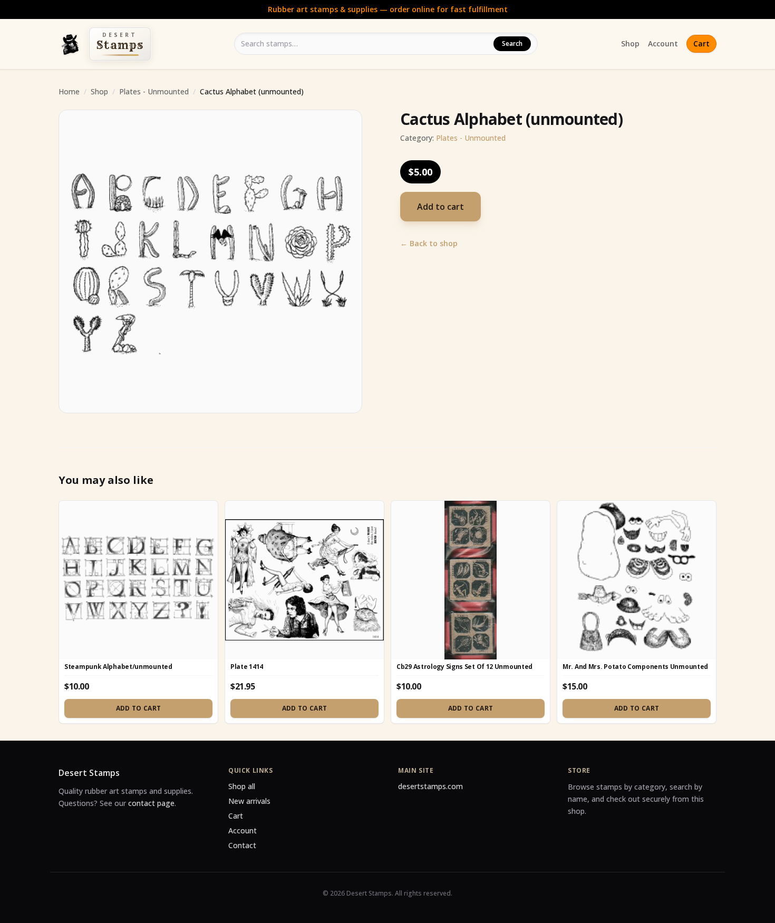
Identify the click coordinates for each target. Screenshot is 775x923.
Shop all (241, 786)
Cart (701, 43)
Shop (630, 43)
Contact (242, 845)
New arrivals (249, 801)
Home (69, 91)
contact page (151, 803)
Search (512, 43)
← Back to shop (429, 243)
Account (663, 43)
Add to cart (440, 206)
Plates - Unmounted (154, 91)
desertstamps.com (430, 786)
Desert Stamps (89, 773)
